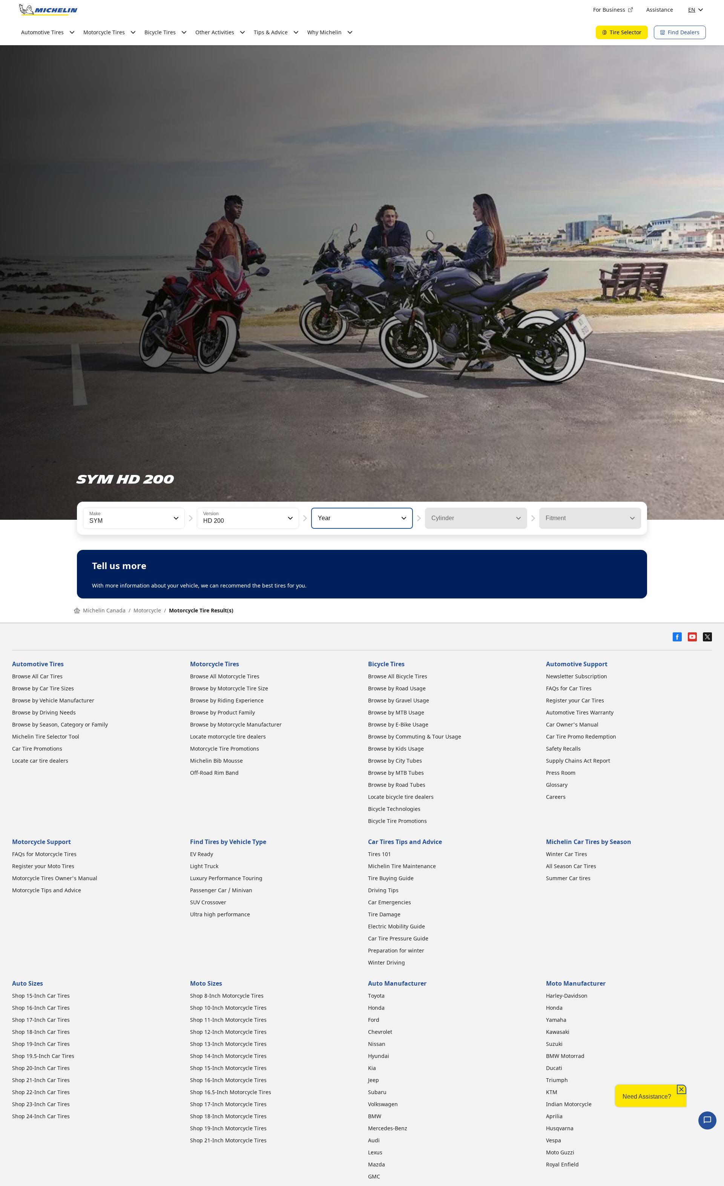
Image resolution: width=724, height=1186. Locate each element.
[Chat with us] (707, 1120)
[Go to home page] (48, 10)
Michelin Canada (104, 610)
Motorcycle (147, 610)
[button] (175, 518)
